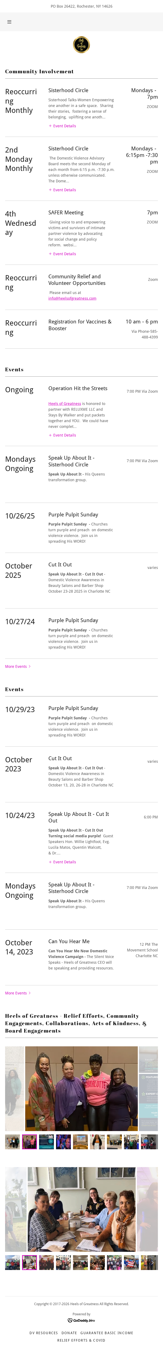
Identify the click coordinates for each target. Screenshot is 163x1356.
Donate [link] (69, 1333)
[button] (9, 22)
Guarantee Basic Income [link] (106, 1333)
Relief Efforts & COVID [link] (81, 1340)
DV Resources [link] (44, 1333)
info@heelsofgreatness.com (72, 298)
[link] (81, 44)
